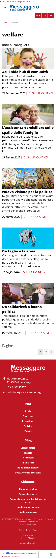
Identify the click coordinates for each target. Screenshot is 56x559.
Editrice (28, 426)
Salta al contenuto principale (15, 1)
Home (6, 22)
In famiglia (28, 457)
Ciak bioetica (28, 447)
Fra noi (28, 452)
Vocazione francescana (28, 472)
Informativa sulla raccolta (11, 557)
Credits (21, 530)
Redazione (28, 421)
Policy (23, 538)
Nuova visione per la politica (27, 191)
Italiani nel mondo (28, 467)
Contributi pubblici (28, 543)
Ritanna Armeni (38, 217)
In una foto (28, 462)
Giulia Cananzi (42, 93)
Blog (28, 440)
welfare (15, 22)
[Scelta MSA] (5, 7)
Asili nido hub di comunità (25, 71)
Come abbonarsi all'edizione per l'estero (28, 501)
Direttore (28, 416)
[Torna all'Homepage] (24, 7)
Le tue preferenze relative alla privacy (22, 553)
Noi (28, 404)
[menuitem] (28, 417)
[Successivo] (51, 352)
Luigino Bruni (36, 272)
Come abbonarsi (28, 494)
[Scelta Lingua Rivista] (51, 15)
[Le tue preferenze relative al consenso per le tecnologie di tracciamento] (51, 554)
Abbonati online (28, 489)
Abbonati (28, 481)
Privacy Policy (31, 530)
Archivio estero (28, 512)
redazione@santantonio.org (23, 392)
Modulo (31, 538)
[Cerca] (45, 15)
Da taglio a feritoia (18, 251)
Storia (28, 411)
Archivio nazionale (28, 507)
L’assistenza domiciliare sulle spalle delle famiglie (28, 130)
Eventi (28, 431)
